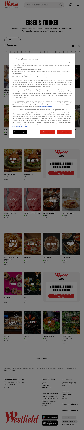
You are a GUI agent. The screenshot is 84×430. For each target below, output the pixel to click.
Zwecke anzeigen (20, 132)
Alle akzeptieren (64, 132)
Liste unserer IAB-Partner (20, 126)
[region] (42, 95)
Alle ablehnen (47, 132)
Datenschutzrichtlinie (45, 106)
